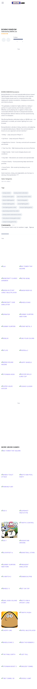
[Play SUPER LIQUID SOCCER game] (9, 387)
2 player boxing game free (9, 221)
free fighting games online (9, 207)
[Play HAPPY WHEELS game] (27, 362)
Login (26, 227)
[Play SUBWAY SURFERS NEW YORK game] (27, 315)
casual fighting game (23, 203)
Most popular (13, 232)
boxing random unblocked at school (12, 214)
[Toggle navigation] (2, 2)
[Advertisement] (18, 68)
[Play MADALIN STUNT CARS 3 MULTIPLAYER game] (9, 291)
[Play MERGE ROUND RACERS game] (9, 363)
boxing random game (8, 196)
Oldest (22, 232)
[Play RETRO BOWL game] (27, 278)
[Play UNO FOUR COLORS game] (27, 338)
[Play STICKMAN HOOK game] (9, 374)
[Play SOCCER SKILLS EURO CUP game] (27, 375)
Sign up (31, 227)
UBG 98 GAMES (5, 181)
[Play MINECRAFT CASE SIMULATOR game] (9, 303)
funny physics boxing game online (11, 218)
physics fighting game (8, 200)
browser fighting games (26, 207)
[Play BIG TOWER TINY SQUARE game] (27, 267)
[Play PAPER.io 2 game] (27, 350)
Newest (5, 232)
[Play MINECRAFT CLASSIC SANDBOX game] (9, 279)
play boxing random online (24, 196)
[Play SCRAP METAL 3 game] (27, 326)
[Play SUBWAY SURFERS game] (9, 326)
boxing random (6, 193)
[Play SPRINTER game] (9, 314)
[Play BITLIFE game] (9, 350)
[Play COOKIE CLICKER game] (27, 386)
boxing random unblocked (20, 193)
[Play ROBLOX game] (9, 338)
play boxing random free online (11, 211)
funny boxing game (22, 200)
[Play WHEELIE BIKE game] (27, 302)
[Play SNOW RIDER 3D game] (27, 290)
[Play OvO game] (9, 266)
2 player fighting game (8, 203)
